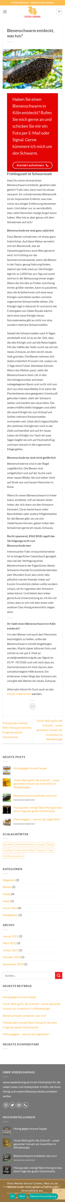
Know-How (10, 908)
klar (51, 850)
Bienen (7, 887)
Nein (22, 1196)
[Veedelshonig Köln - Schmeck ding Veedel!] (32, 11)
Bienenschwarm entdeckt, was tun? (35, 795)
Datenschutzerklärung (43, 1196)
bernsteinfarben (25, 844)
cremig (40, 844)
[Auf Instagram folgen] (6, 1105)
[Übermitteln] (58, 975)
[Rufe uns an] (26, 1105)
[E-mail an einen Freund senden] (33, 706)
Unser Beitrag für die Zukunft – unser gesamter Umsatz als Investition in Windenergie (49, 730)
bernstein (9, 844)
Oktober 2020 (11, 957)
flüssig (50, 844)
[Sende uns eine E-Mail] (19, 1105)
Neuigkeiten (10, 915)
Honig (6, 894)
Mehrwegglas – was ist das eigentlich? (37, 819)
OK (12, 1196)
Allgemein (9, 880)
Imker (6, 901)
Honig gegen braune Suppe (30, 768)
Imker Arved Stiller (24, 850)
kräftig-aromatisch (13, 856)
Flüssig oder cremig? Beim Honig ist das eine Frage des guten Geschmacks (38, 809)
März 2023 (9, 943)
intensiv (42, 850)
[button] (5, 11)
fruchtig (8, 850)
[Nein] (60, 1191)
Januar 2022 (10, 950)
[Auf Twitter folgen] (13, 1105)
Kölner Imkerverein (19, 693)
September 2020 (13, 964)
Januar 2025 (10, 936)
